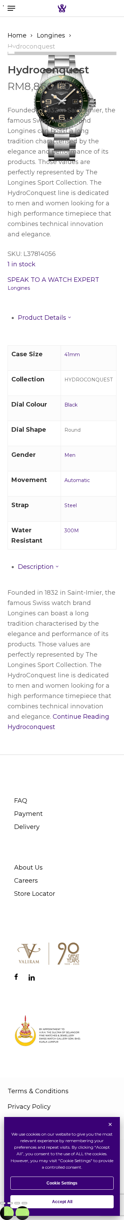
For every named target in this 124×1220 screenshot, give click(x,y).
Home (17, 35)
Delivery (27, 827)
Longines (51, 35)
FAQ (20, 800)
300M (71, 530)
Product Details (43, 317)
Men (69, 455)
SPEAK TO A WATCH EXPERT (53, 280)
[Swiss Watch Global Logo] (62, 8)
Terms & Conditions (38, 1091)
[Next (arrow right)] (22, 1213)
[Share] (17, 1203)
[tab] (67, 317)
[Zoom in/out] (3, 1203)
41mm (72, 354)
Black (71, 405)
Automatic (77, 480)
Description (36, 567)
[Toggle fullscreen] (10, 1203)
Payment (28, 814)
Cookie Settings (62, 1183)
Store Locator (34, 894)
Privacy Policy (29, 1106)
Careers (26, 880)
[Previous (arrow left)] (7, 1213)
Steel (70, 505)
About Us (28, 867)
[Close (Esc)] (24, 1203)
